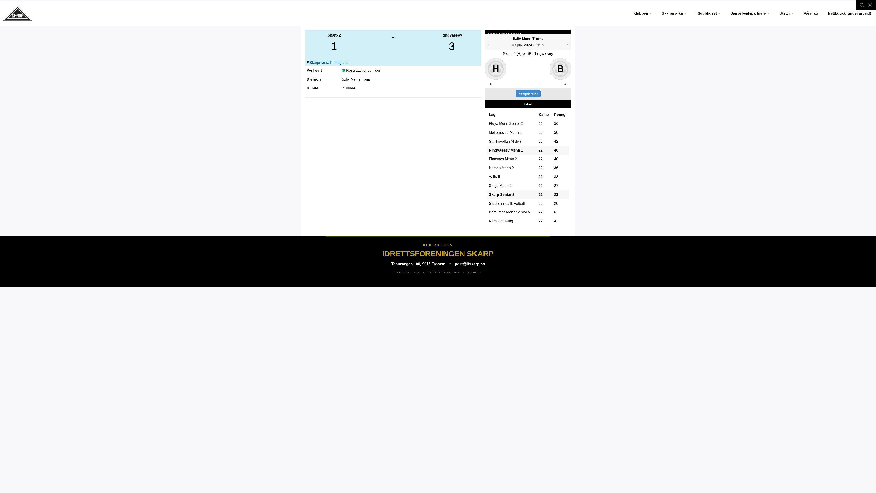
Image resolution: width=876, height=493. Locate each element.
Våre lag (811, 13)
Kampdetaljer (528, 94)
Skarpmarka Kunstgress (329, 63)
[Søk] (862, 5)
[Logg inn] (870, 5)
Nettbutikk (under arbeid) (849, 13)
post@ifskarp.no (470, 264)
